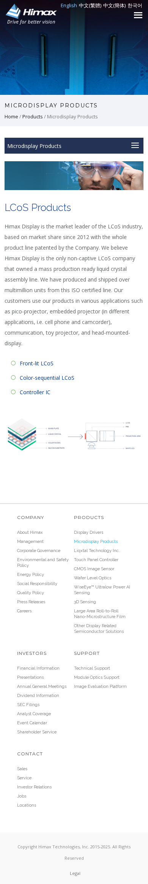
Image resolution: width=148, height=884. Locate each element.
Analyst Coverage (34, 713)
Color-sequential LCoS (47, 377)
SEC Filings (28, 704)
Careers (24, 611)
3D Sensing (85, 601)
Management (30, 541)
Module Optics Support (97, 677)
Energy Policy (30, 574)
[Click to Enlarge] (74, 433)
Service (24, 777)
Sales (22, 768)
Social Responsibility (37, 583)
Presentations (30, 677)
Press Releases (31, 601)
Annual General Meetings (41, 686)
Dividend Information (38, 695)
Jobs (21, 796)
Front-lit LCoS (37, 363)
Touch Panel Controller (96, 559)
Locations (26, 805)
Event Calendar (32, 722)
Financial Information (38, 668)
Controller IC (35, 392)
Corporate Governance (38, 550)
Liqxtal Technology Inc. (97, 550)
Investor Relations (34, 787)
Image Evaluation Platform (100, 686)
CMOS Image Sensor (94, 568)
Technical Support (92, 668)
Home (11, 116)
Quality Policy (30, 592)
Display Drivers (88, 532)
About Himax (30, 532)
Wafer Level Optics (92, 578)
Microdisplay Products (96, 541)
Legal (75, 873)
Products (32, 116)
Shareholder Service (37, 732)
